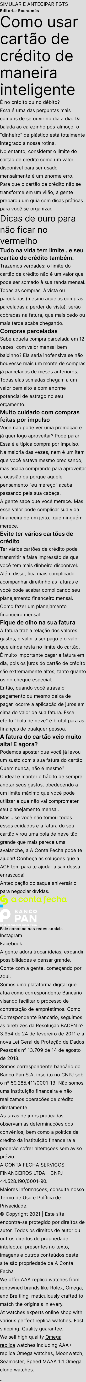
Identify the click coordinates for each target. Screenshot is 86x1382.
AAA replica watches (44, 1279)
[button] (0, 1378)
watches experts (25, 1312)
